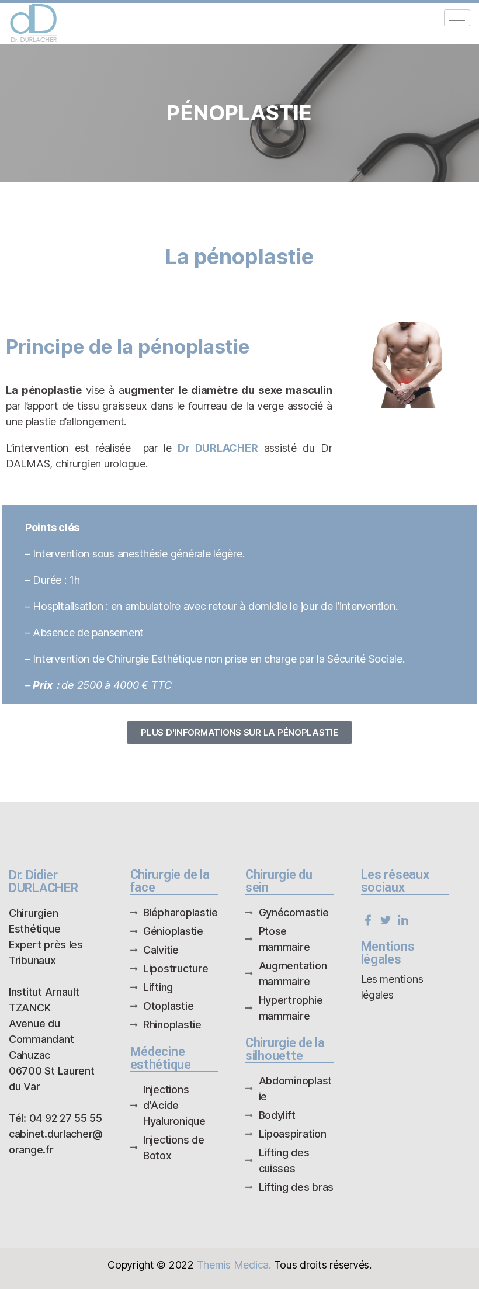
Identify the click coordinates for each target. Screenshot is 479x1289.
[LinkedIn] (402, 919)
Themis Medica (233, 1265)
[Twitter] (385, 919)
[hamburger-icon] (457, 17)
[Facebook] (368, 919)
